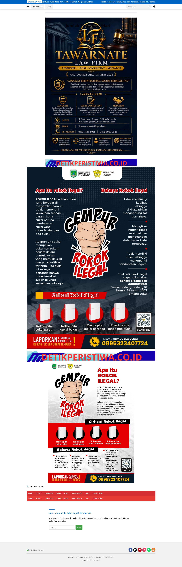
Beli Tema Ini (37, 6)
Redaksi (71, 557)
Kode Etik (89, 557)
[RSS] (153, 550)
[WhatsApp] (149, 550)
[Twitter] (135, 550)
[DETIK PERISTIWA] (35, 486)
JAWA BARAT (97, 493)
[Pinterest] (140, 550)
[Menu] (28, 6)
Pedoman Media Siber (105, 557)
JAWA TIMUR (77, 493)
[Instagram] (144, 550)
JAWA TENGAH (62, 493)
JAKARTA (49, 493)
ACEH (30, 493)
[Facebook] (130, 550)
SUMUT (39, 493)
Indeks (49, 6)
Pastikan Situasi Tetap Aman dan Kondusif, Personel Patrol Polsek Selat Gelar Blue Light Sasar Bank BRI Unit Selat (109, 2)
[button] (149, 6)
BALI (87, 493)
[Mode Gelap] (154, 6)
